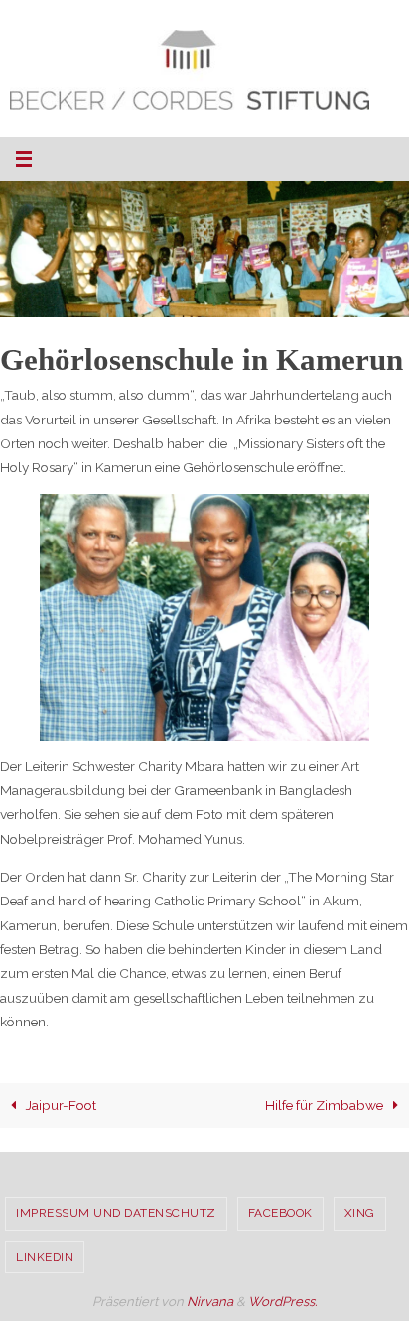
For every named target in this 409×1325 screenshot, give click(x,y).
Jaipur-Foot (59, 1105)
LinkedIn (44, 1257)
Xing (359, 1213)
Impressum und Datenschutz (116, 1213)
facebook (280, 1213)
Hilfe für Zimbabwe (325, 1105)
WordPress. (282, 1301)
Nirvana (210, 1301)
